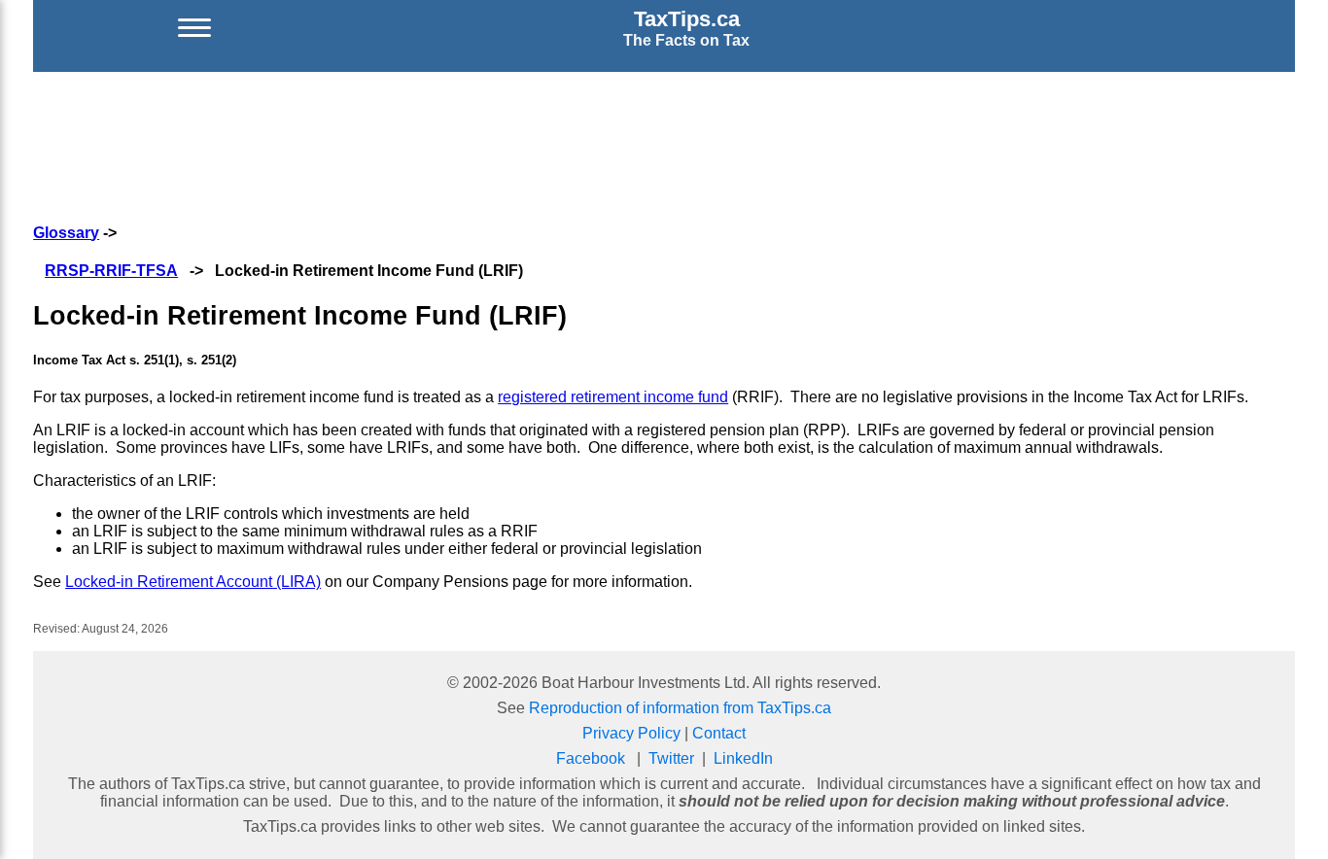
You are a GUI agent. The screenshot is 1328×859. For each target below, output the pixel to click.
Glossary (66, 232)
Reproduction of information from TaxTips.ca (680, 708)
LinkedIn (743, 758)
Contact (719, 733)
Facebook (590, 758)
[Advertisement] (664, 144)
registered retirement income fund (613, 397)
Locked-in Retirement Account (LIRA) (193, 581)
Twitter (671, 758)
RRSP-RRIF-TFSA (111, 270)
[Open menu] (194, 28)
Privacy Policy (631, 733)
